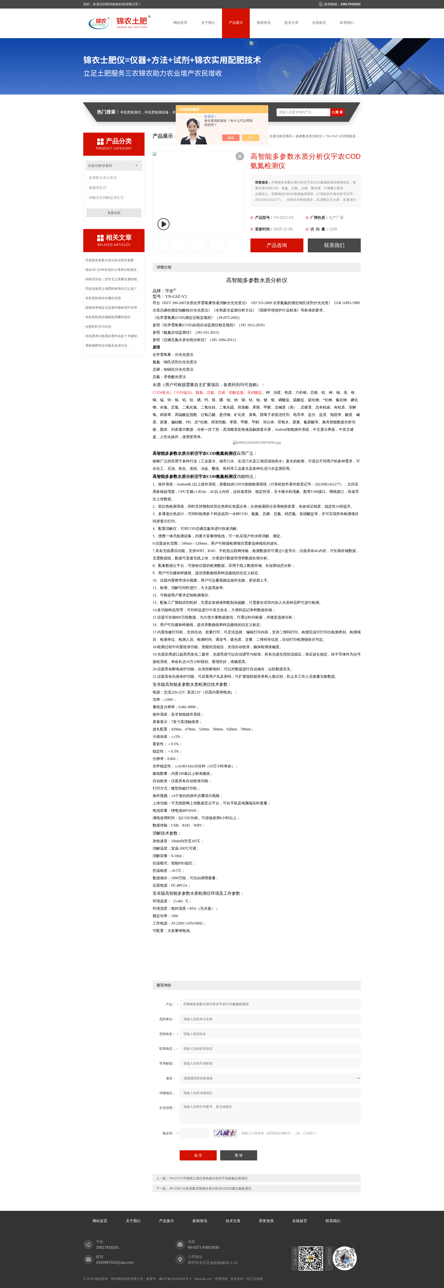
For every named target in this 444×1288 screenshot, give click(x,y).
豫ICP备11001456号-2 (175, 1279)
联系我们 (347, 22)
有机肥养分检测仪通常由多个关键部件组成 (113, 336)
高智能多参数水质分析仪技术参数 (109, 260)
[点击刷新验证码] (225, 1133)
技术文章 (291, 22)
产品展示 (236, 22)
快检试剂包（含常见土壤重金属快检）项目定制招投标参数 (113, 279)
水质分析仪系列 (100, 166)
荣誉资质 (266, 1221)
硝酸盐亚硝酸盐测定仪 (106, 197)
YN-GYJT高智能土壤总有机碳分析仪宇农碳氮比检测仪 (208, 1178)
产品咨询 (277, 245)
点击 (136, 165)
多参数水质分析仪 (103, 178)
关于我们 (208, 22)
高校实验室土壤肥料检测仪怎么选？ (111, 288)
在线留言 (319, 22)
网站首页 (180, 22)
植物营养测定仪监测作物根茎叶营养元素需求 (113, 307)
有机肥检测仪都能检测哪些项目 (108, 317)
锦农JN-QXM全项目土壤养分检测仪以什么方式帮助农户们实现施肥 (113, 270)
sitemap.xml (203, 1279)
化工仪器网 (255, 1279)
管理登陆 (221, 1279)
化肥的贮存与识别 (98, 326)
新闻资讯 (264, 22)
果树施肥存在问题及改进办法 (106, 345)
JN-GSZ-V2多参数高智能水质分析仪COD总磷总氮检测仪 (210, 1188)
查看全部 (114, 213)
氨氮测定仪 (97, 187)
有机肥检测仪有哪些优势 (103, 298)
